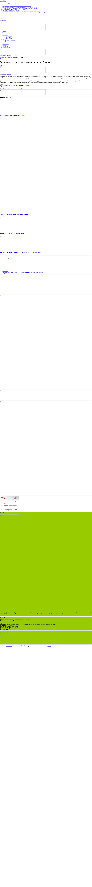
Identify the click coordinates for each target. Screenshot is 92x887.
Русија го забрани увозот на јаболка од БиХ (14, 214)
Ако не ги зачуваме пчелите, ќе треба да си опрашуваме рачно (20, 252)
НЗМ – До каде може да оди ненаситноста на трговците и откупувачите (18, 4)
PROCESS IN (9, 646)
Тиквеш (24, 85)
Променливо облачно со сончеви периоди (13, 233)
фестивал (28, 85)
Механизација (6, 44)
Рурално (4, 39)
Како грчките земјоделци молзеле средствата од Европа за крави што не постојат (20, 7)
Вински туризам (8, 41)
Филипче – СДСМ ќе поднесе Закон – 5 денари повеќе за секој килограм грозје (19, 3)
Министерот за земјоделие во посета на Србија (13, 10)
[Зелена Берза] (3, 20)
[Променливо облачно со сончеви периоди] (12, 230)
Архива (1, 643)
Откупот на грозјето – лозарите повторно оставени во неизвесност (17, 6)
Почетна (4, 31)
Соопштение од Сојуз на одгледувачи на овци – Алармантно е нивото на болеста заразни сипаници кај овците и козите (28, 13)
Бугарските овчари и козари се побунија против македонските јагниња (23, 272)
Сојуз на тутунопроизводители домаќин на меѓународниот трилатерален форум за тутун (22, 11)
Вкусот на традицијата (10, 40)
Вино (1, 85)
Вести (5, 57)
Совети (4, 45)
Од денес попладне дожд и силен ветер (12, 115)
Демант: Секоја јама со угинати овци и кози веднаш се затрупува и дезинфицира (20, 8)
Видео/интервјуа (6, 47)
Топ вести (5, 32)
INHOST (49, 646)
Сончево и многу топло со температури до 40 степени (14, 9)
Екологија (5, 42)
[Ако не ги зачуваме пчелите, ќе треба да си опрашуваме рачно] (12, 249)
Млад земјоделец (8, 36)
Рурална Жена (8, 37)
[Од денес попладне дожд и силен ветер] (12, 112)
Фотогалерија (5, 46)
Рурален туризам (8, 38)
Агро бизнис (5, 35)
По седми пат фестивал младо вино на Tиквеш (13, 85)
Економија (5, 33)
